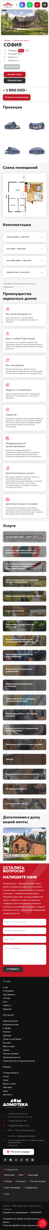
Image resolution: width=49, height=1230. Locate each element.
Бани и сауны (9, 1046)
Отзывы (6, 998)
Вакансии (7, 1009)
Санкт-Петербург (12, 1188)
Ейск (21, 1175)
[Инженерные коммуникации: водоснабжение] (24, 655)
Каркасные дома (10, 1021)
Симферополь (31, 1188)
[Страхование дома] (24, 610)
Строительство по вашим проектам (19, 1061)
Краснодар (33, 1175)
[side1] (12, 125)
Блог (5, 1002)
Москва (8, 1181)
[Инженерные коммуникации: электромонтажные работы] (24, 640)
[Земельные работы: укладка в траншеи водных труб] (24, 700)
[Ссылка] (24, 844)
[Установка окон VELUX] (24, 803)
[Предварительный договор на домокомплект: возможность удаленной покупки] (24, 566)
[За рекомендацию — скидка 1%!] (24, 536)
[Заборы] (24, 759)
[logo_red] (8, 4)
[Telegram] (10, 1160)
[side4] (36, 150)
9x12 (27, 51)
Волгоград (9, 1175)
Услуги (6, 1077)
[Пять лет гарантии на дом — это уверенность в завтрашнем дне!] (24, 551)
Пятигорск (21, 1181)
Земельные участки (11, 1057)
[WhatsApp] (16, 1160)
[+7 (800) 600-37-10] (5, 1115)
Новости (7, 1005)
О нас (5, 987)
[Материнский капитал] (24, 789)
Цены (5, 1091)
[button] (16, 5)
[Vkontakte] (27, 1160)
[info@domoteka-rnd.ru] (5, 1125)
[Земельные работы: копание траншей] (24, 744)
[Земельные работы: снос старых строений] (24, 714)
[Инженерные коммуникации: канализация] (24, 670)
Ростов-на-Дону (38, 1181)
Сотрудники (8, 991)
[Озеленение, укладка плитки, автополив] (24, 625)
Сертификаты (9, 995)
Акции (5, 1080)
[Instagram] (5, 1160)
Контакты (7, 1095)
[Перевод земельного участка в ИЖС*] (24, 596)
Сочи (7, 1194)
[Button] (22, 5)
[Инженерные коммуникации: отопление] (24, 685)
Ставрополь (11, 1170)
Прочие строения (10, 1054)
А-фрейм (7, 1028)
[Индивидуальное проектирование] (24, 774)
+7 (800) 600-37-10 (17, 1114)
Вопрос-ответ (9, 1084)
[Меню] (45, 5)
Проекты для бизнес (12, 1039)
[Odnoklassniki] (21, 1160)
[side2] (36, 125)
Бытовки (7, 1043)
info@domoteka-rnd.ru (19, 1126)
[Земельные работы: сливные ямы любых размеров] (24, 729)
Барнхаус (7, 1036)
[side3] (12, 150)
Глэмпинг (7, 1032)
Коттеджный (12, 67)
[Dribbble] (32, 1160)
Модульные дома (11, 1025)
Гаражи (6, 1050)
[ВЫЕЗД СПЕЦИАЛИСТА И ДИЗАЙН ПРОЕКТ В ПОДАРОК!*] (24, 581)
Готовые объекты (11, 1073)
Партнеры (7, 1087)
